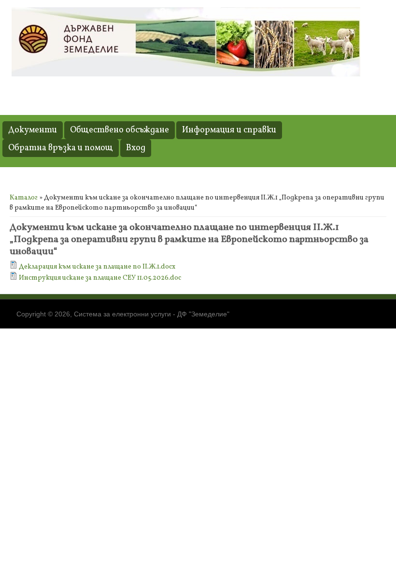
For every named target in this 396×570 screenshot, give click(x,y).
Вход (135, 148)
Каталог (24, 197)
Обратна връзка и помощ (60, 148)
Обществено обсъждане (119, 130)
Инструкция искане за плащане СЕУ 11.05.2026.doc (100, 278)
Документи (32, 130)
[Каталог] (186, 75)
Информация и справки (229, 130)
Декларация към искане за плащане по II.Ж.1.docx (97, 266)
